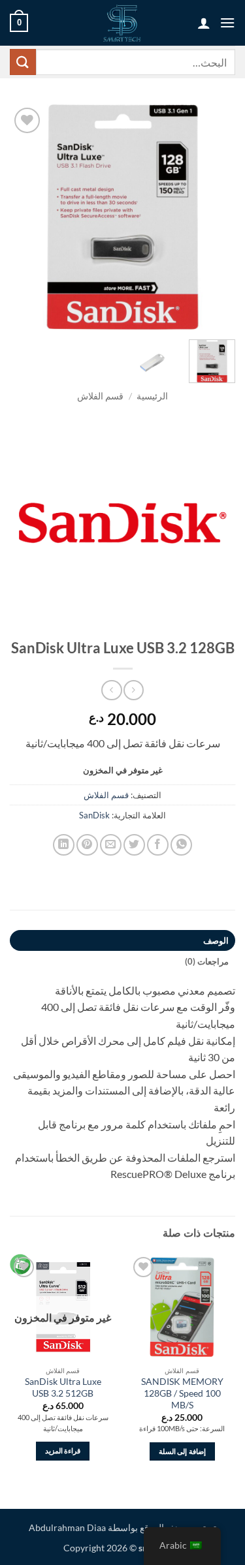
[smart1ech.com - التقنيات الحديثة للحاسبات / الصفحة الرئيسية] (122, 23)
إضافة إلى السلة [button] (182, 1451)
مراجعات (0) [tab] (207, 961)
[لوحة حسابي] (203, 22)
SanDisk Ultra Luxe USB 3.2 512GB (63, 1387)
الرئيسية (152, 396)
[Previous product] (111, 690)
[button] (227, 23)
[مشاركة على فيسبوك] (158, 845)
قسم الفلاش (100, 396)
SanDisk (94, 815)
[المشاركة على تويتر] (134, 845)
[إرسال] (23, 61)
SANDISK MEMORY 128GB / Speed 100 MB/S (182, 1393)
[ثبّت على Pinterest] (87, 845)
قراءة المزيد (62, 1450)
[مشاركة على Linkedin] (63, 845)
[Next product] (133, 690)
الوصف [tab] (216, 940)
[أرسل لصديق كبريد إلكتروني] (111, 845)
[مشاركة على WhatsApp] (181, 845)
